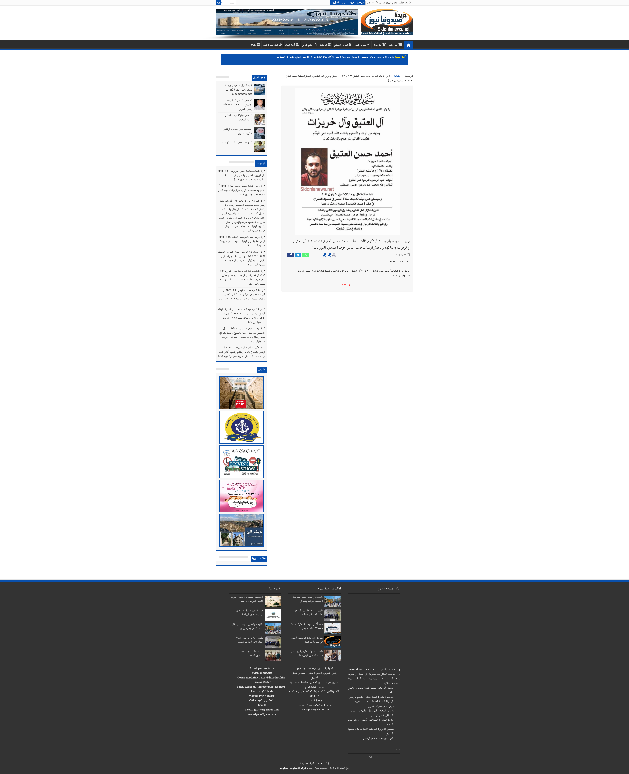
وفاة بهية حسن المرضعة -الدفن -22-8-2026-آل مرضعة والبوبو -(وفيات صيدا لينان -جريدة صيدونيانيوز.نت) (241, 242)
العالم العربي (307, 45)
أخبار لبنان (394, 45)
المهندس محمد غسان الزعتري (236, 143)
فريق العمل (349, 2)
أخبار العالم (290, 45)
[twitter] (370, 757)
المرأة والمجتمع (341, 45)
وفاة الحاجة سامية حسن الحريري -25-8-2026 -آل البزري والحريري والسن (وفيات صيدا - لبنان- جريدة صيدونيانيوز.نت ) (241, 176)
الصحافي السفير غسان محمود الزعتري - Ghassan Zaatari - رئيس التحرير (237, 105)
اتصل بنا (335, 2)
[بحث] (218, 2)
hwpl (253, 45)
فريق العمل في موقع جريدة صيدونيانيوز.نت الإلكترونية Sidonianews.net (238, 90)
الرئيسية (409, 76)
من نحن (360, 2)
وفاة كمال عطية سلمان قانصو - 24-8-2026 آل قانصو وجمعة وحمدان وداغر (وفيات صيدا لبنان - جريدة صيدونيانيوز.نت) (241, 190)
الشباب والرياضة (270, 45)
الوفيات (323, 45)
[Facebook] (377, 757)
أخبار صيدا (378, 45)
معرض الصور (360, 45)
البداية (408, 45)
